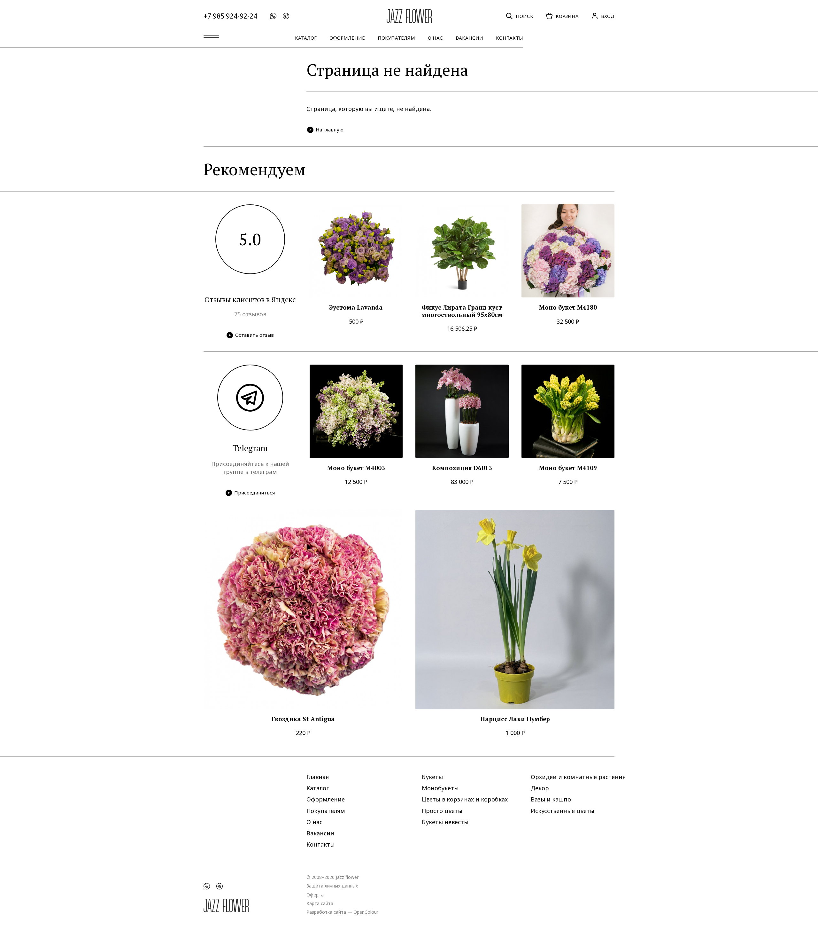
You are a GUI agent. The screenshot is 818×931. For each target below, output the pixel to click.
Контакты (509, 38)
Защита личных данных (332, 886)
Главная (317, 777)
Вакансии (469, 38)
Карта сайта (319, 903)
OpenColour (365, 912)
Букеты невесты (445, 821)
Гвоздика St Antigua (303, 719)
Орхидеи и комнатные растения (578, 777)
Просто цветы (442, 810)
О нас (435, 38)
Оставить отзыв (254, 335)
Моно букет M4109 (568, 468)
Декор (540, 788)
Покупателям (396, 38)
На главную (329, 129)
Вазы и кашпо (551, 799)
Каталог (306, 38)
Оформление (347, 38)
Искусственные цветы (562, 810)
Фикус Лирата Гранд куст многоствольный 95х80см (462, 311)
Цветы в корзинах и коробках (465, 799)
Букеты (432, 777)
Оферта (315, 894)
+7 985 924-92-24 (230, 16)
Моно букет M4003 (356, 468)
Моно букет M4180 (568, 307)
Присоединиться (254, 492)
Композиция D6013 (462, 468)
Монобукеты (440, 788)
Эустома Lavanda (356, 307)
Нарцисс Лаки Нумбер (515, 719)
